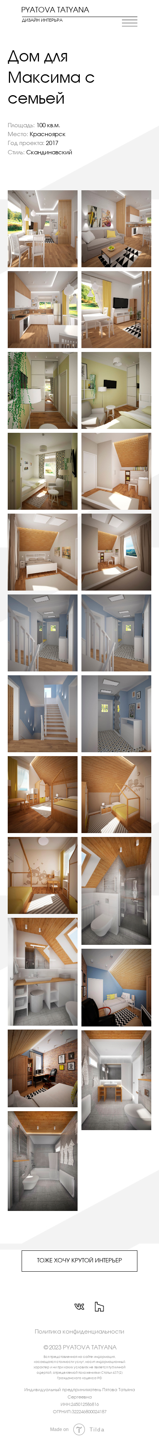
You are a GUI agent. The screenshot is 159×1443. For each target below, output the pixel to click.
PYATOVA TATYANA (55, 10)
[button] (79, 1332)
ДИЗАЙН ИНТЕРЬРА (42, 20)
